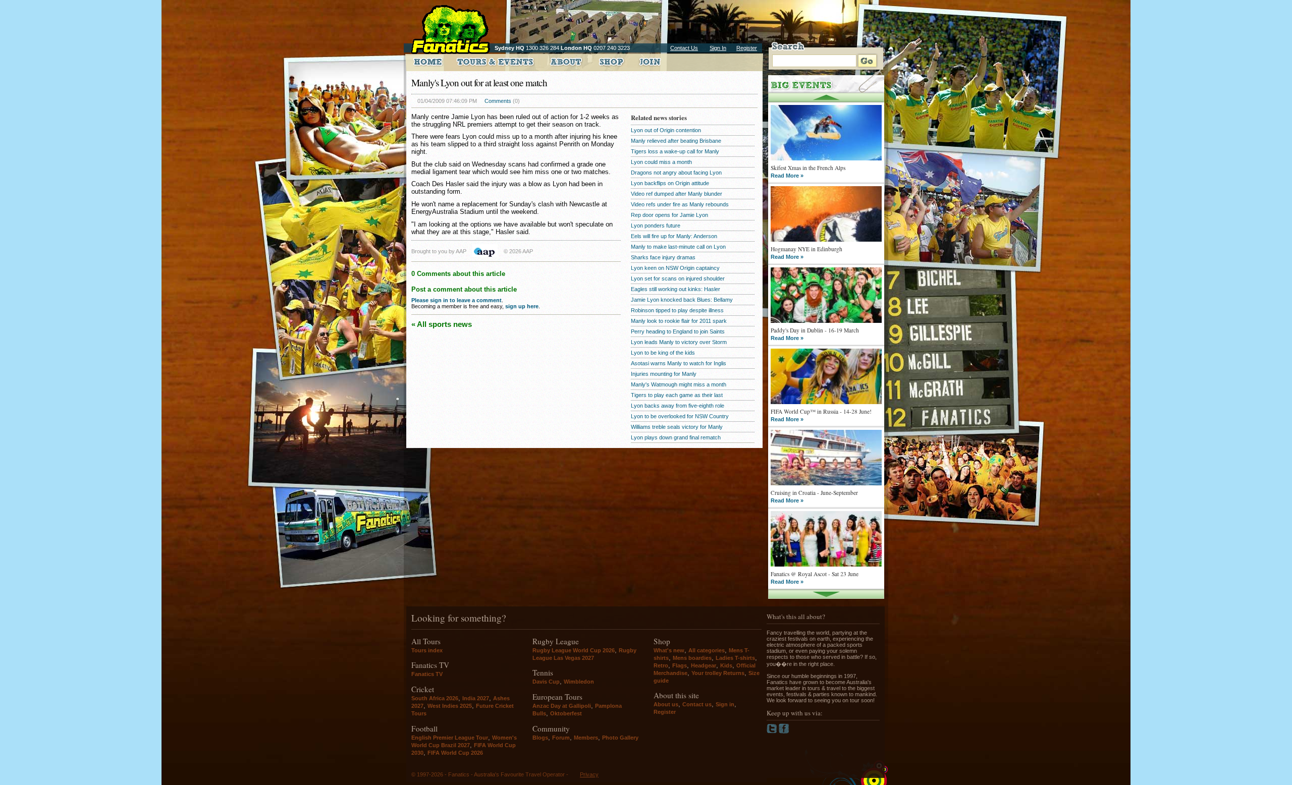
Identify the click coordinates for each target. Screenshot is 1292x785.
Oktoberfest (566, 713)
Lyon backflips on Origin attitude (670, 183)
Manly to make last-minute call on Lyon (678, 247)
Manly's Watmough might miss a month (678, 384)
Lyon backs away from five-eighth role (677, 406)
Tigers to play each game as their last (677, 395)
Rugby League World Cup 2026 (573, 650)
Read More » (787, 176)
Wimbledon (579, 682)
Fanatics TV (427, 674)
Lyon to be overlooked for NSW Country (680, 416)
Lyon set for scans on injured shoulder (678, 278)
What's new (669, 650)
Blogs (540, 738)
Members (586, 738)
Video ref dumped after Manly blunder (676, 194)
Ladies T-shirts (735, 658)
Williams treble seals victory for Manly (677, 427)
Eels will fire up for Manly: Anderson (674, 236)
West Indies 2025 (449, 706)
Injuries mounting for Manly (663, 374)
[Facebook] (784, 731)
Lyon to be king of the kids (663, 353)
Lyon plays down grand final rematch (676, 437)
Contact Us (684, 48)
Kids (726, 665)
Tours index (427, 650)
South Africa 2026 (434, 698)
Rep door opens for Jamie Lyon (669, 215)
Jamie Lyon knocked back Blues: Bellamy (682, 300)
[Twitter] (773, 731)
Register (746, 48)
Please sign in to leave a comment (456, 300)
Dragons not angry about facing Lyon (676, 173)
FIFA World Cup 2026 (455, 753)
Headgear (703, 665)
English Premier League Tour (449, 738)
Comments (497, 101)
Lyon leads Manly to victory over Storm (679, 342)
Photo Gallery (620, 738)
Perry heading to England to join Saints (678, 331)
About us (666, 704)
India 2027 (475, 698)
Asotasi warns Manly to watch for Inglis (678, 363)
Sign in (725, 704)
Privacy (589, 774)
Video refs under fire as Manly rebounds (680, 204)
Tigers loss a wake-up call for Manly (675, 151)
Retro (661, 665)
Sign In (718, 48)
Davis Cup (546, 682)
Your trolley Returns (717, 673)
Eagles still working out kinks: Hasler (675, 289)
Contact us (697, 704)
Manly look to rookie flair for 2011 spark (679, 321)
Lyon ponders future (655, 225)
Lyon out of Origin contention (666, 130)
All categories (706, 650)
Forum (561, 738)
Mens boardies (692, 658)
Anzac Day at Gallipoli (561, 706)
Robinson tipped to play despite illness (677, 310)
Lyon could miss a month (661, 162)
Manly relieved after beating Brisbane (676, 141)
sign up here (522, 306)
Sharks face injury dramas (663, 257)
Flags (679, 665)
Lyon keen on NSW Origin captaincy (675, 268)
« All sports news (441, 324)
